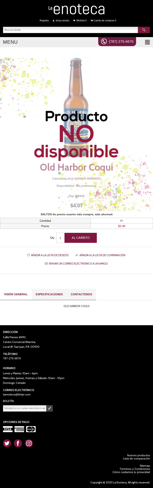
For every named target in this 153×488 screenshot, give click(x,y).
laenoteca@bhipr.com (16, 394)
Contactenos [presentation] (81, 294)
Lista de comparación (136, 458)
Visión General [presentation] (16, 294)
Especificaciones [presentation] (49, 294)
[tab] (16, 294)
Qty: (52, 237)
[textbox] (70, 30)
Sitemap (145, 465)
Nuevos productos (138, 455)
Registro (44, 20)
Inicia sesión (62, 20)
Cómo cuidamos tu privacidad (131, 472)
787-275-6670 (12, 358)
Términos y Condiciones (135, 468)
